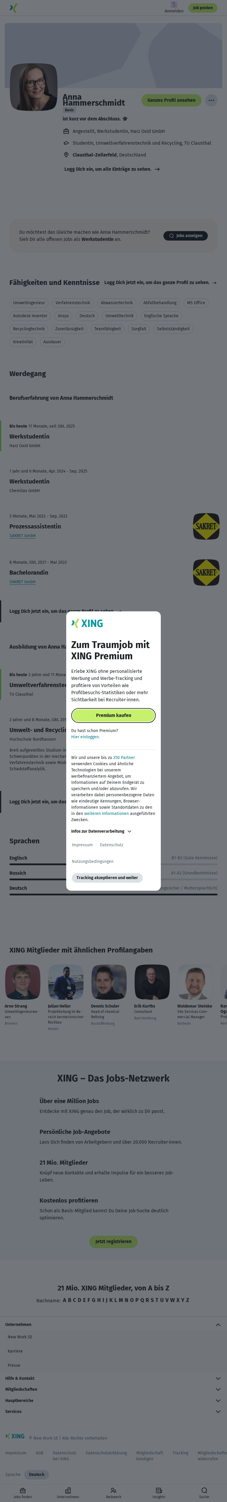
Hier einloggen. (85, 736)
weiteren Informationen (106, 813)
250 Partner (124, 757)
